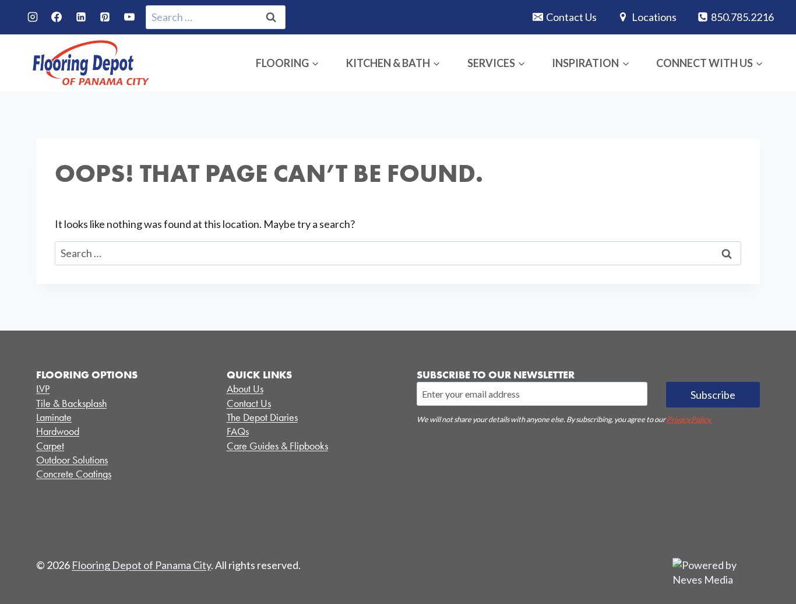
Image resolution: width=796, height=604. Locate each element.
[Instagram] (32, 16)
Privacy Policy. (689, 419)
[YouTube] (129, 16)
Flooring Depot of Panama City (141, 565)
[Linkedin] (81, 16)
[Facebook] (56, 16)
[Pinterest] (104, 16)
